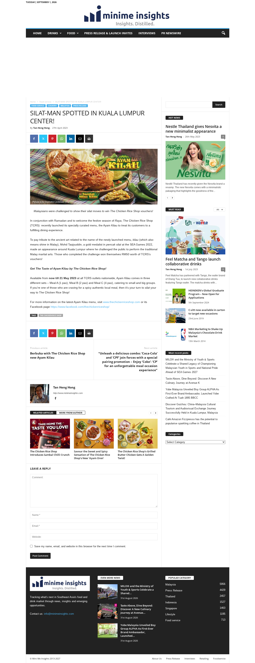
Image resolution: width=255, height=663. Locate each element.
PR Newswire (171, 33)
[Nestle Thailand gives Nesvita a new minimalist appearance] (195, 160)
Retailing (204, 658)
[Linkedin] (71, 139)
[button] (223, 33)
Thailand (170, 596)
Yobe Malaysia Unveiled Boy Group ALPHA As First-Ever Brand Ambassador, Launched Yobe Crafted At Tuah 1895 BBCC (192, 393)
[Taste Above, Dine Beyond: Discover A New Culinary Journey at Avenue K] (108, 611)
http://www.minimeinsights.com (68, 393)
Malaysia (65, 105)
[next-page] (156, 413)
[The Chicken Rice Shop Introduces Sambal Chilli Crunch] (50, 434)
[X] (43, 139)
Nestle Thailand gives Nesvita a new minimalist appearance (194, 129)
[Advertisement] (127, 67)
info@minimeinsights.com (59, 613)
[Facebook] (34, 139)
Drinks (53, 33)
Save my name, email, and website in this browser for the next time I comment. (80, 546)
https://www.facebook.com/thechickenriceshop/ (80, 306)
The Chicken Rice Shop (51, 315)
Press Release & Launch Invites (108, 33)
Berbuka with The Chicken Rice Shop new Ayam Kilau (57, 355)
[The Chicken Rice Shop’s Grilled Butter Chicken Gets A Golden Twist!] (138, 434)
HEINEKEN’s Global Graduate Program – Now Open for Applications (206, 294)
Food (71, 33)
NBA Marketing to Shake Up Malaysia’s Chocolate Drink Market (205, 332)
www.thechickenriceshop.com (121, 302)
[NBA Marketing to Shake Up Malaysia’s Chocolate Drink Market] (175, 334)
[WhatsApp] (62, 139)
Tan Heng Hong (41, 127)
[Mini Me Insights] (127, 16)
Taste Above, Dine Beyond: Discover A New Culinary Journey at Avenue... (137, 609)
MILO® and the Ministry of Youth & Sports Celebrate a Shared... (137, 589)
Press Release (79, 105)
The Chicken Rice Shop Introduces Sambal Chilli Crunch (50, 453)
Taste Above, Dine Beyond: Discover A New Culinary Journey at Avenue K (191, 380)
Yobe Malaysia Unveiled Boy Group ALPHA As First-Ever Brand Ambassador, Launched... (138, 630)
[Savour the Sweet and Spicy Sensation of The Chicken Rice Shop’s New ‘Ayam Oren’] (94, 434)
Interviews (146, 33)
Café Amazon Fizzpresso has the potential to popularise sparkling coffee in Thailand (192, 421)
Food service (45, 101)
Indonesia (171, 602)
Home (37, 33)
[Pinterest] (52, 139)
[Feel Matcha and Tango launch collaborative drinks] (195, 235)
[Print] (89, 139)
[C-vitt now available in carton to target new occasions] (175, 315)
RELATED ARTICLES (43, 412)
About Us (157, 658)
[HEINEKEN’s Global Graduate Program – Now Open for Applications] (175, 296)
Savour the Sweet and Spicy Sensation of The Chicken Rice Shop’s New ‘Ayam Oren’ (92, 455)
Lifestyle (170, 614)
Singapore (171, 608)
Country (52, 105)
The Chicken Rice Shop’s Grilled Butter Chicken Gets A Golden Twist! (136, 455)
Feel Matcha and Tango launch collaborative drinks (193, 262)
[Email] (80, 139)
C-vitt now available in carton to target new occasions (206, 311)
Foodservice (219, 658)
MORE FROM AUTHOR (70, 412)
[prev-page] (151, 413)
